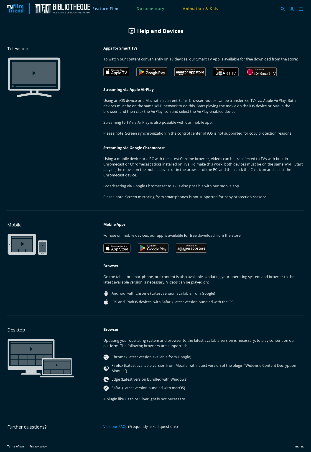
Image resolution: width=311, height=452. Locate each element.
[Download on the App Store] (117, 248)
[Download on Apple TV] (116, 71)
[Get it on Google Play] (151, 71)
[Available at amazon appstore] (190, 71)
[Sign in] (291, 9)
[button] (301, 9)
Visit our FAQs (115, 426)
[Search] (282, 9)
